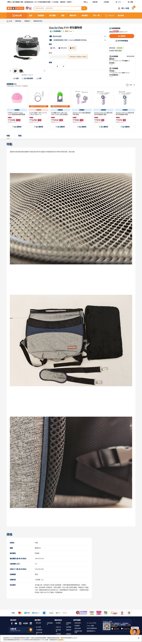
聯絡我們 (68, 630)
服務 (62, 15)
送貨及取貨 (78, 623)
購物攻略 (73, 15)
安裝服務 (77, 626)
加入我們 (38, 627)
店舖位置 (94, 2)
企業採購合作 (50, 623)
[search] (84, 8)
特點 (8, 136)
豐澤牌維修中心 (91, 631)
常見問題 (68, 627)
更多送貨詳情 (130, 56)
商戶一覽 (96, 15)
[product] (17, 97)
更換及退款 (78, 628)
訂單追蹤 (106, 2)
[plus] (63, 66)
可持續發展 (39, 630)
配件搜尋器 (58, 630)
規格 (20, 136)
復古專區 (121, 15)
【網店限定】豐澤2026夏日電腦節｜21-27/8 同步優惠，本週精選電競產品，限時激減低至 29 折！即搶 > (36, 2)
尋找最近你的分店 (15, 631)
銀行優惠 (52, 15)
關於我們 (38, 623)
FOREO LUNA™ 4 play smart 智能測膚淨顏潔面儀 (16, 113)
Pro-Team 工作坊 (91, 623)
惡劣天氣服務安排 (92, 628)
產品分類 (18, 15)
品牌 (30, 15)
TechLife (111, 15)
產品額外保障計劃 (78, 631)
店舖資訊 (68, 634)
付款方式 (58, 627)
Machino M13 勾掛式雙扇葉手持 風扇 (82, 113)
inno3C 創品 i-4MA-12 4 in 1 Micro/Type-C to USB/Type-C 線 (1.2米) (38, 114)
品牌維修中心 (68, 623)
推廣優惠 (41, 15)
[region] (71, 638)
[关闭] (138, 638)
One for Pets (56, 27)
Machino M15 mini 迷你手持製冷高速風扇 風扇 (103, 113)
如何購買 (58, 623)
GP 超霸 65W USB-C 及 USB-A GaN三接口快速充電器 (60, 114)
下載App (85, 2)
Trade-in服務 (90, 626)
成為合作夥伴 (39, 633)
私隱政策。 (61, 640)
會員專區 (84, 15)
